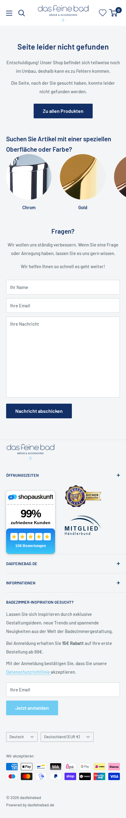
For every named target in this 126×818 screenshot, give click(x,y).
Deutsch (16, 736)
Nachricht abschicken (39, 411)
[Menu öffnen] (9, 13)
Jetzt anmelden (32, 708)
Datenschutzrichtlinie (28, 672)
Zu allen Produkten (63, 111)
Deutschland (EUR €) (62, 736)
